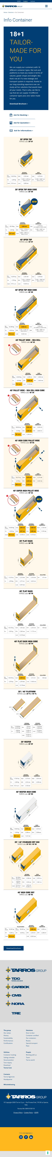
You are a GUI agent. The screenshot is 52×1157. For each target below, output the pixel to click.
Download (7, 1065)
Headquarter (8, 1079)
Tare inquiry (8, 1063)
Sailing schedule (9, 1057)
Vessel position (9, 1060)
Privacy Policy (18, 1113)
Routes (28, 1041)
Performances (8, 1041)
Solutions (11, 12)
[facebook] (26, 1137)
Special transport (31, 1043)
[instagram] (21, 1137)
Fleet (27, 1046)
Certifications (8, 1043)
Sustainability (8, 1038)
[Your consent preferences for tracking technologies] (47, 1153)
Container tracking (10, 1055)
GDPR (36, 1113)
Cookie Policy (28, 1113)
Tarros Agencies (9, 1077)
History (6, 1035)
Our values (7, 1033)
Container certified (32, 1035)
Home (5, 12)
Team (28, 1057)
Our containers (31, 1038)
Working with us (31, 1055)
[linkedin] (31, 1137)
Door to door (30, 1033)
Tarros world (30, 1060)
